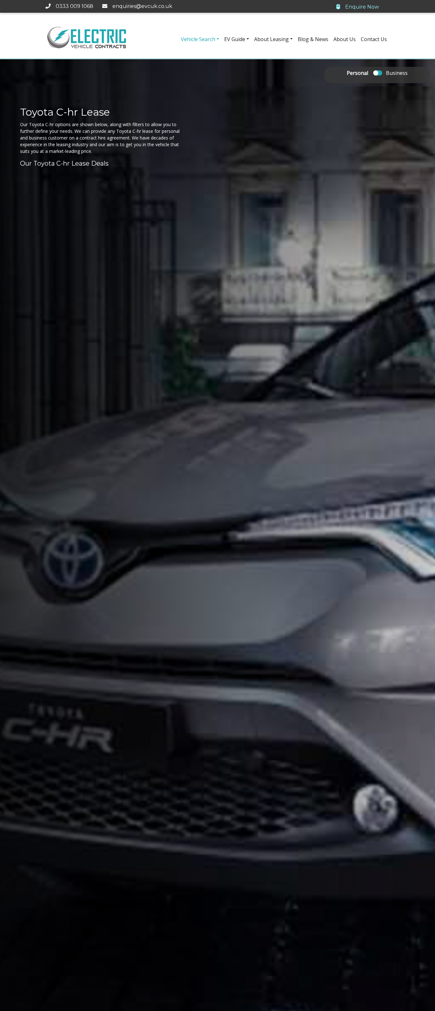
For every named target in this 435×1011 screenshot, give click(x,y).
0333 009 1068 (72, 6)
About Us (344, 39)
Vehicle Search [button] (198, 39)
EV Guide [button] (234, 39)
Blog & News (313, 39)
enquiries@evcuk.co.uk (140, 6)
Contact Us (374, 39)
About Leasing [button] (271, 39)
